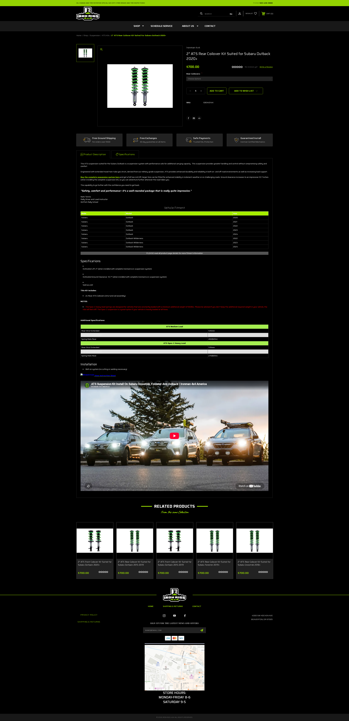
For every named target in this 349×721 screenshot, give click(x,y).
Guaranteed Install (250, 138)
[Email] (194, 118)
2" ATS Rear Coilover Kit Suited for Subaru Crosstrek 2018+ (254, 563)
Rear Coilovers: (194, 74)
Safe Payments (201, 138)
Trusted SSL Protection (203, 142)
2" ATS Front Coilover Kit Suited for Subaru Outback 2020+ (95, 563)
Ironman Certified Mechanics (252, 142)
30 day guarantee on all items (153, 142)
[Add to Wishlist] (107, 535)
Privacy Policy (88, 614)
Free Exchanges (148, 138)
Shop (137, 26)
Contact (210, 26)
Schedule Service (161, 26)
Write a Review (266, 66)
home (150, 606)
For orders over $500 (101, 142)
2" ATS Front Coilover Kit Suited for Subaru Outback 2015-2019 (174, 563)
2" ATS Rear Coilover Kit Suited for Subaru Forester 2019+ (214, 563)
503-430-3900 (266, 3)
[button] (174, 668)
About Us (188, 26)
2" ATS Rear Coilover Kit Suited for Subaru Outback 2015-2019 (134, 563)
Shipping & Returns (173, 606)
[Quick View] (107, 528)
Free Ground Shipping (104, 138)
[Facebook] (188, 118)
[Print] (199, 118)
